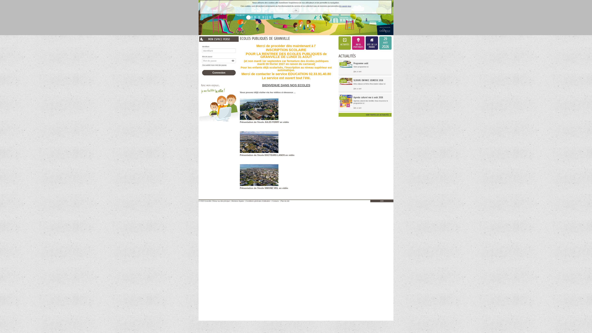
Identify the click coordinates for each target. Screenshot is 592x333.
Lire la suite (357, 71)
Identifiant (205, 46)
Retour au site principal (221, 201)
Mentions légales (238, 201)
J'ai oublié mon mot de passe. (214, 65)
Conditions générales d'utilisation (258, 201)
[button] (233, 60)
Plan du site (285, 201)
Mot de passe (207, 57)
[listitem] (385, 43)
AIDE (382, 201)
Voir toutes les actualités (377, 115)
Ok (297, 10)
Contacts (275, 201)
